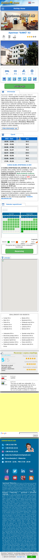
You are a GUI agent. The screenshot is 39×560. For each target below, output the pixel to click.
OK (32, 557)
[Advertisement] (19, 412)
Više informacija (8, 128)
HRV (33, 2)
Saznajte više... (21, 557)
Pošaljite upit (19, 86)
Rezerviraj (19, 251)
